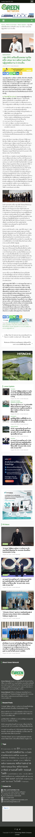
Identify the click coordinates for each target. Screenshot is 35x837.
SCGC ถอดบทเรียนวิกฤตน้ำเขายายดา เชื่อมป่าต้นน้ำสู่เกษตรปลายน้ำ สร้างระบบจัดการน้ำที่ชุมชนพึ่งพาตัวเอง (21, 431)
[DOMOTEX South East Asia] (17, 352)
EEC (12, 749)
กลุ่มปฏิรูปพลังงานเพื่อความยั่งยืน (19, 323)
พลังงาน (27, 760)
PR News (13, 389)
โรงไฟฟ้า (17, 781)
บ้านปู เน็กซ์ (22, 758)
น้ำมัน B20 (14, 324)
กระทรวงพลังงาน (14, 752)
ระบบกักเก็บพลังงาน (13, 774)
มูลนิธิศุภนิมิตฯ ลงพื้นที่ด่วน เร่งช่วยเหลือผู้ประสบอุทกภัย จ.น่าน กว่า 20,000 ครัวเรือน (21, 420)
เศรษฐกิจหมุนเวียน (28, 779)
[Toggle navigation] (3, 20)
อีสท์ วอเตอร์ (10, 779)
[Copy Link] (20, 73)
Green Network (15, 66)
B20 (7, 323)
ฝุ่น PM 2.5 (21, 760)
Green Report (14, 426)
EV (18, 748)
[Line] (14, 73)
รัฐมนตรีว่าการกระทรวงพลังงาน (22, 326)
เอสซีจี (3, 781)
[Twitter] (7, 73)
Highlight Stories (15, 401)
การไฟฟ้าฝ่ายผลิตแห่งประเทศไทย (16, 753)
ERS (9, 323)
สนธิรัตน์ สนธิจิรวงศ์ (21, 776)
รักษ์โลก (20, 774)
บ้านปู (17, 758)
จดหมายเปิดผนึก (7, 324)
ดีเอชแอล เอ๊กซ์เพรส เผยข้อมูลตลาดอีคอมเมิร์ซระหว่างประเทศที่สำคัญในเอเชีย (17, 343)
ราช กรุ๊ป (25, 774)
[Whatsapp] (10, 73)
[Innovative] (17, 69)
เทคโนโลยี (19, 779)
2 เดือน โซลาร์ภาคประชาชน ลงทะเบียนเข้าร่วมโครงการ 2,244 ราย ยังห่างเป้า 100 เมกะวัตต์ (18, 336)
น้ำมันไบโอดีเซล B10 (23, 324)
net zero (29, 749)
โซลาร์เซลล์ (9, 781)
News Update (6, 54)
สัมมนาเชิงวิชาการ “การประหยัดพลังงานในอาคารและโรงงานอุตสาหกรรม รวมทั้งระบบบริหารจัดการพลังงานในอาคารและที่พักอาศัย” (21, 408)
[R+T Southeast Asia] (17, 319)
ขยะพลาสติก (23, 755)
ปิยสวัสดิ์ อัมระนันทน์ (8, 326)
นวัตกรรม (4, 758)
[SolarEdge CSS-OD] (17, 14)
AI (1, 749)
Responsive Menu (32, 1)
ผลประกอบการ (9, 760)
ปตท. (26, 758)
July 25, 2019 (6, 66)
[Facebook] (4, 73)
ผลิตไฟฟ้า (16, 760)
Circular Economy (7, 749)
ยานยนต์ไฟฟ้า (16, 770)
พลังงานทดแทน (8, 763)
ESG (15, 749)
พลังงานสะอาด (23, 763)
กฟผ (3, 752)
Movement (13, 416)
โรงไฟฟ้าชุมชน (25, 781)
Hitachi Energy (24, 749)
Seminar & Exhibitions (16, 402)
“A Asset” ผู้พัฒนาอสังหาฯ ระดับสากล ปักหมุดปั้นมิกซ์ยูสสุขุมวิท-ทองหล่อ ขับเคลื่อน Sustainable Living (21, 393)
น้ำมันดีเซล (12, 758)
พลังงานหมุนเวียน (8, 767)
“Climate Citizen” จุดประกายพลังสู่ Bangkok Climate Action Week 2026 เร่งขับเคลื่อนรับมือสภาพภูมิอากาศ (17, 614)
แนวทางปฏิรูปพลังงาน (8, 328)
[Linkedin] (17, 73)
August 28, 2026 (15, 398)
